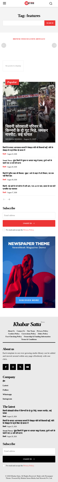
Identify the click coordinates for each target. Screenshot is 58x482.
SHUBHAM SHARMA (13, 139)
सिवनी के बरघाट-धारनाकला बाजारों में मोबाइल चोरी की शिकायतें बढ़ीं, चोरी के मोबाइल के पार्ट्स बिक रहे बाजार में (28, 422)
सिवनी (4, 154)
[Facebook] (6, 367)
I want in (27, 223)
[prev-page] (3, 45)
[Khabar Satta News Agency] (29, 3)
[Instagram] (13, 367)
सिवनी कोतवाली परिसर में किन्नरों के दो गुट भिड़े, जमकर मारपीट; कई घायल (26, 130)
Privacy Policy (28, 230)
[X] (20, 367)
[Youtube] (28, 367)
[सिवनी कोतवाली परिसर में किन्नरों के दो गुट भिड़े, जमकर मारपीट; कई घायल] (29, 112)
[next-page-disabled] (54, 45)
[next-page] (8, 199)
